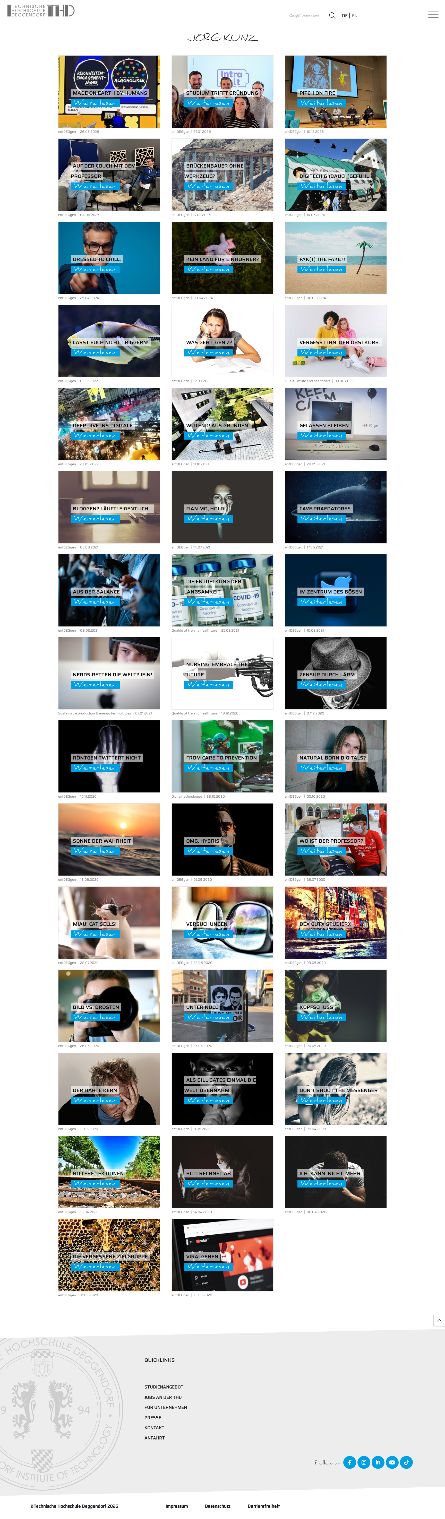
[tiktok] (406, 1462)
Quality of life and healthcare (307, 381)
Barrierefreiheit (264, 1506)
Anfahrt (154, 1438)
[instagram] (363, 1462)
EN (354, 16)
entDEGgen (67, 131)
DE (345, 16)
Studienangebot (163, 1387)
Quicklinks (159, 1360)
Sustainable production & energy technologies (94, 713)
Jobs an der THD (163, 1397)
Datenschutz (217, 1506)
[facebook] (349, 1462)
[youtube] (392, 1462)
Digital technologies (187, 796)
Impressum (177, 1506)
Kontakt (154, 1428)
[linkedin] (378, 1462)
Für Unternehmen (165, 1407)
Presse (152, 1418)
